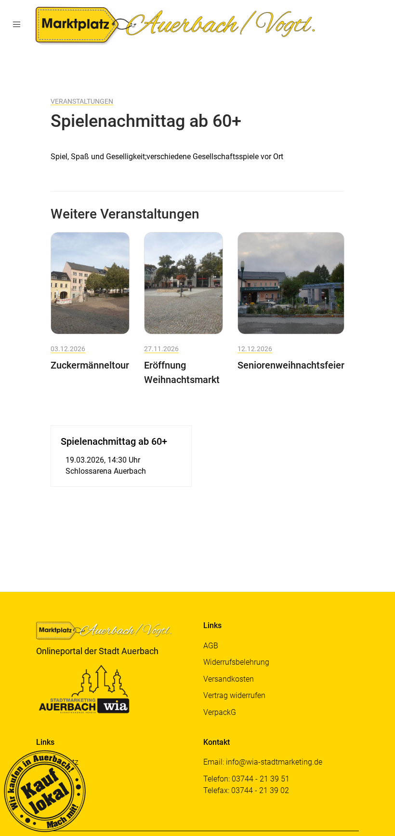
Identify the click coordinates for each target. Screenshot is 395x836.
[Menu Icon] (16, 24)
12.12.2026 (254, 349)
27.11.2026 (161, 349)
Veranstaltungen (82, 101)
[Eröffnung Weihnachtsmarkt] (184, 282)
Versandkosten (228, 679)
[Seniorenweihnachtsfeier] (291, 282)
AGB (210, 645)
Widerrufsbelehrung (236, 662)
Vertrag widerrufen (234, 695)
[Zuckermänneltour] (90, 282)
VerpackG (219, 712)
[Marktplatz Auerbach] (177, 24)
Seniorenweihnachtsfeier (290, 365)
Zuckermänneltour (90, 365)
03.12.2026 (68, 349)
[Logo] (108, 632)
